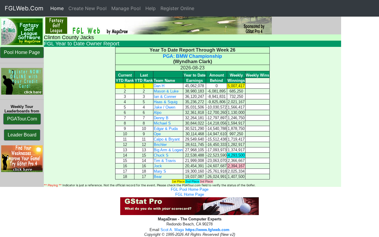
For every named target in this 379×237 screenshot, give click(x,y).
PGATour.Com (22, 118)
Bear (158, 176)
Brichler (160, 144)
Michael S (162, 123)
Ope (157, 134)
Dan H (159, 86)
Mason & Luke (166, 91)
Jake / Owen (164, 107)
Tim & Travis (165, 160)
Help (150, 8)
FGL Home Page (189, 194)
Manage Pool (126, 8)
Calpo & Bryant (167, 139)
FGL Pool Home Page (189, 189)
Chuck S (161, 155)
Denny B (161, 118)
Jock (158, 166)
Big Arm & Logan (168, 150)
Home (58, 8)
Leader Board (22, 134)
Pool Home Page (22, 52)
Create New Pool (87, 8)
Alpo (157, 112)
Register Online (177, 8)
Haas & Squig (165, 102)
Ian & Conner (165, 96)
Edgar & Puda (166, 128)
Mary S (160, 171)
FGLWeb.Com (24, 8)
